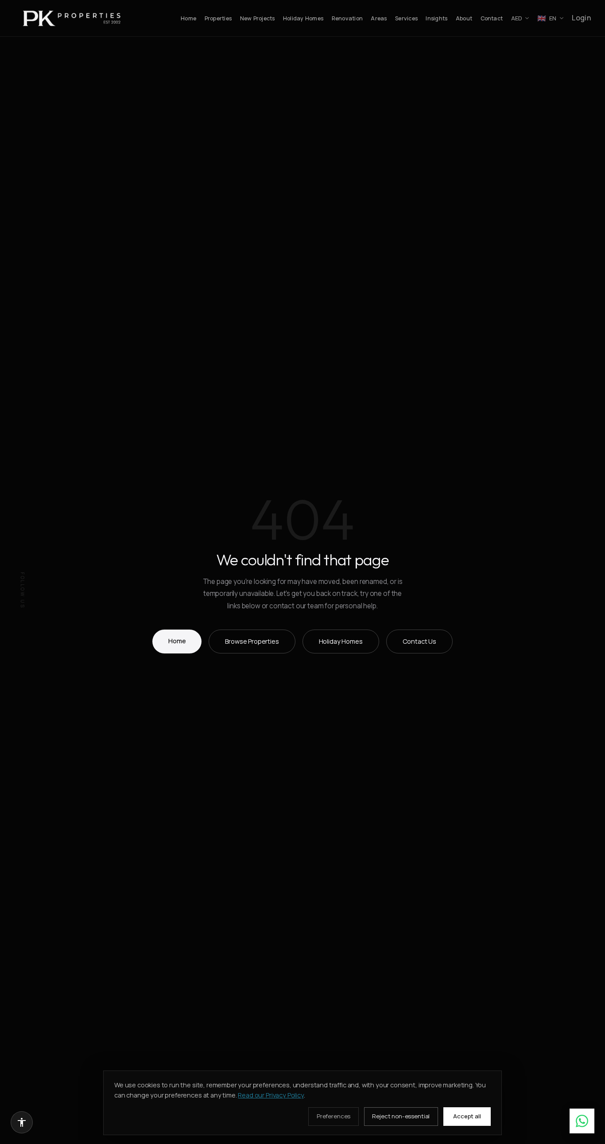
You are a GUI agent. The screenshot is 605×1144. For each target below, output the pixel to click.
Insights (436, 18)
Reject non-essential (401, 1116)
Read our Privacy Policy (270, 1095)
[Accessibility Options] (22, 1122)
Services (406, 18)
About (464, 18)
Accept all (467, 1116)
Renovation (347, 18)
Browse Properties (252, 641)
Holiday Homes (303, 18)
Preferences (333, 1116)
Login (581, 18)
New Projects (257, 18)
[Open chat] (582, 1121)
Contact (492, 18)
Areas (379, 18)
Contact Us (419, 641)
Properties (218, 18)
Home (188, 18)
